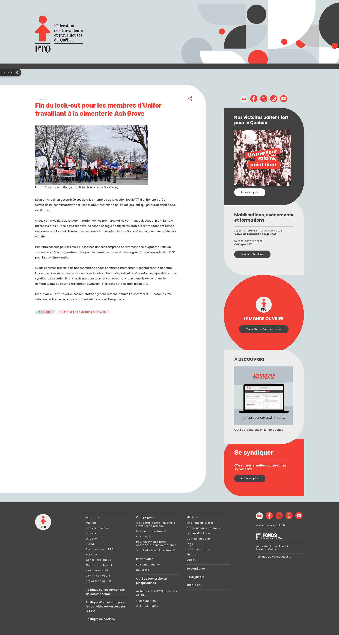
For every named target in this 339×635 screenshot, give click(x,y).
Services (92, 554)
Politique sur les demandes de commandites (105, 592)
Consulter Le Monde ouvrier (264, 329)
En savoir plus (249, 192)
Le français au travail (151, 531)
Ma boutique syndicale (271, 525)
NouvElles (142, 570)
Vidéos (191, 560)
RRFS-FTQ (193, 585)
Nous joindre (195, 577)
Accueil (8, 72)
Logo (190, 544)
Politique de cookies (100, 619)
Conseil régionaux (98, 560)
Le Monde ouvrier (148, 564)
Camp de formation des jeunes (255, 234)
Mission (91, 523)
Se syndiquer (195, 569)
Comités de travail (99, 565)
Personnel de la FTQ (100, 549)
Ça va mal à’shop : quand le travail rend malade (155, 524)
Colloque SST (243, 244)
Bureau (91, 544)
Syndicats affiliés (98, 570)
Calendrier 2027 (147, 606)
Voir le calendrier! (252, 254)
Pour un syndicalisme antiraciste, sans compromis (156, 543)
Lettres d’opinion (198, 533)
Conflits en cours (98, 575)
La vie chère (144, 536)
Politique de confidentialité (273, 556)
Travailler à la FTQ (98, 581)
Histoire (91, 533)
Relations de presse (200, 523)
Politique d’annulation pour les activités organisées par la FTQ (106, 606)
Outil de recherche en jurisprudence (151, 581)
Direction (92, 538)
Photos (191, 554)
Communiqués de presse (204, 528)
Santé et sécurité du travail (155, 550)
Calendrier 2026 (147, 601)
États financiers (97, 528)
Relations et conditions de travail (83, 312)
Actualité (45, 312)
